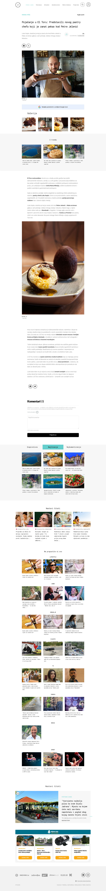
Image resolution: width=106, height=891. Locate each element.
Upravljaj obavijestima (84, 881)
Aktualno (46, 5)
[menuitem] (88, 4)
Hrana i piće (29, 5)
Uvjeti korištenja (70, 884)
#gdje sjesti (80, 14)
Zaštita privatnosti (78, 884)
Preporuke (76, 5)
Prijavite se (53, 435)
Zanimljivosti (56, 5)
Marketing (64, 884)
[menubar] (88, 4)
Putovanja (39, 5)
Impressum (59, 884)
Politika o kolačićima (86, 884)
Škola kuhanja (67, 5)
